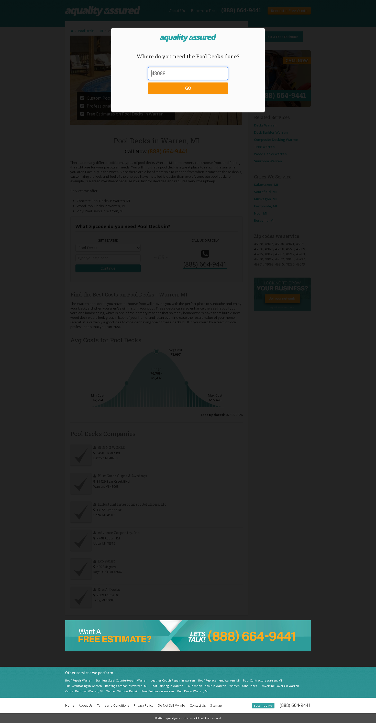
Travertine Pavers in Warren (279, 686)
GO (188, 88)
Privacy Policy (143, 705)
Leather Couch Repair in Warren (173, 680)
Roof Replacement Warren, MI (219, 680)
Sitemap (216, 705)
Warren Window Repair (122, 691)
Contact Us (198, 705)
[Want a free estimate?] (188, 635)
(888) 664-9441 (295, 705)
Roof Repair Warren (78, 680)
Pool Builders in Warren (157, 691)
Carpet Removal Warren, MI (84, 691)
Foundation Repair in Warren (206, 686)
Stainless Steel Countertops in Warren (121, 680)
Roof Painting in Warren (167, 686)
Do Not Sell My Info (171, 705)
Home (69, 705)
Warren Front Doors (243, 686)
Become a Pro (263, 705)
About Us (85, 705)
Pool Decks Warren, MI (192, 691)
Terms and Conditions (113, 705)
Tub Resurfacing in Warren (83, 686)
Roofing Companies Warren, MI (126, 686)
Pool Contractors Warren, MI (262, 680)
